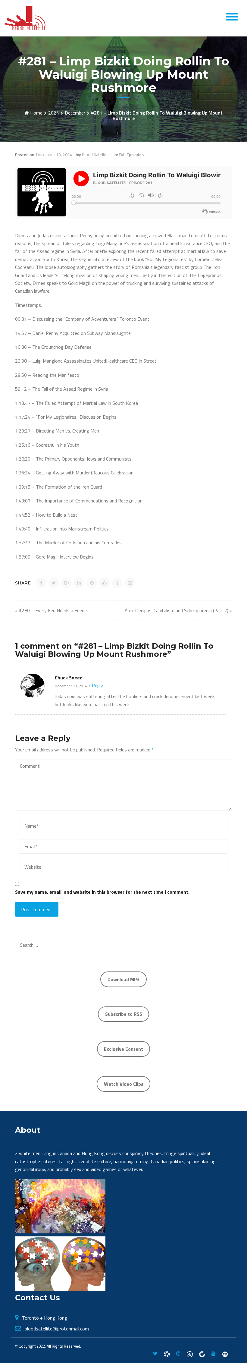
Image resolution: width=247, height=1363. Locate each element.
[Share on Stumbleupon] (104, 582)
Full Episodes (131, 154)
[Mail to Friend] (130, 582)
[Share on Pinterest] (92, 582)
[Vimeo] (225, 1353)
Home (36, 112)
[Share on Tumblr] (117, 582)
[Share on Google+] (66, 582)
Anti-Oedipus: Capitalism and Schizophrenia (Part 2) (176, 610)
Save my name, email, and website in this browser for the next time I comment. (102, 892)
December (75, 112)
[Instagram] (178, 1353)
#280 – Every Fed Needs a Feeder (53, 610)
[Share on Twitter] (54, 582)
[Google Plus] (189, 1353)
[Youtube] (213, 1353)
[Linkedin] (202, 1353)
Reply (97, 685)
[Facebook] (166, 1353)
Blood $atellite (95, 154)
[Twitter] (155, 1353)
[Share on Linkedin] (79, 582)
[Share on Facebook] (41, 582)
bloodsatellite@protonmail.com (57, 1328)
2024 (53, 112)
